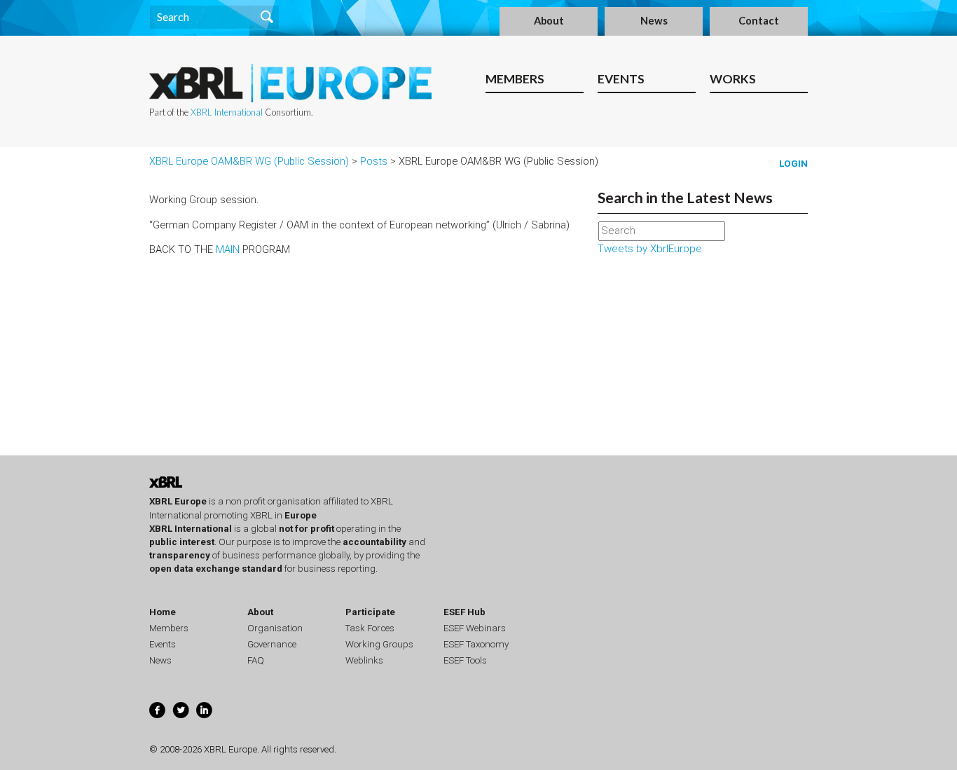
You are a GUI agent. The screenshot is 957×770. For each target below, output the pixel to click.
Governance (271, 644)
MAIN (228, 249)
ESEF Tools (465, 660)
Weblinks (364, 660)
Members (515, 78)
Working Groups (379, 644)
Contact (758, 21)
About (549, 21)
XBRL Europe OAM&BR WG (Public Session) (249, 161)
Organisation (275, 628)
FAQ (255, 660)
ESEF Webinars (474, 628)
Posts (373, 161)
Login (793, 163)
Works (733, 78)
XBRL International (227, 112)
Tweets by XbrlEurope (650, 248)
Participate (370, 612)
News (654, 21)
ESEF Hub (464, 612)
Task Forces (369, 628)
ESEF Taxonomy (476, 644)
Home (162, 612)
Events (621, 78)
